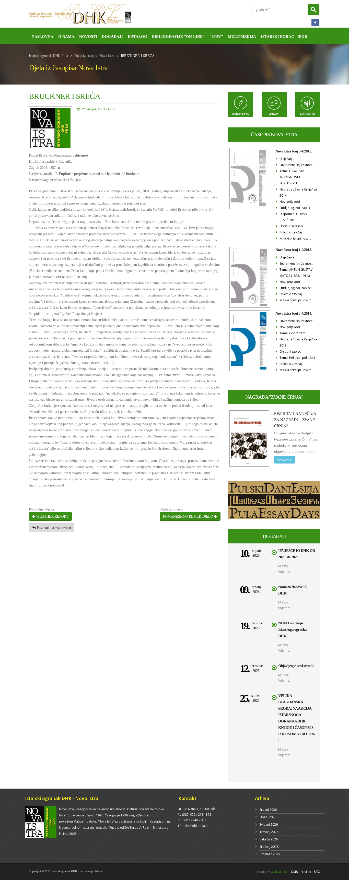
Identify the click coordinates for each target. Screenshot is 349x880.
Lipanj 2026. (268, 817)
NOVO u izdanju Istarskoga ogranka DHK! (292, 629)
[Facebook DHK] (315, 22)
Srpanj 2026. (268, 809)
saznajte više (284, 460)
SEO (317, 872)
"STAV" (216, 36)
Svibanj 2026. (269, 824)
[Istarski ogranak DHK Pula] (100, 14)
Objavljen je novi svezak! (296, 666)
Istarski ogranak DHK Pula (48, 55)
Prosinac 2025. (270, 854)
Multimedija (242, 36)
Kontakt (187, 798)
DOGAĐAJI (274, 536)
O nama (66, 36)
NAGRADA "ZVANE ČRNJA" (274, 397)
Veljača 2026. (269, 839)
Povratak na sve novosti (53, 527)
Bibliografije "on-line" (178, 36)
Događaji (112, 36)
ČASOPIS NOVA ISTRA (274, 134)
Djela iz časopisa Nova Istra (94, 55)
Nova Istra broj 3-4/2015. (293, 151)
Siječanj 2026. (269, 847)
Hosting (305, 872)
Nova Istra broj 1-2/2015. (293, 250)
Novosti (88, 36)
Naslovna (42, 36)
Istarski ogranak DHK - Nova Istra (61, 798)
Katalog (137, 36)
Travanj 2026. (269, 832)
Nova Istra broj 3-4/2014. (293, 313)
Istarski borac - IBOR (284, 36)
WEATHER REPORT (51, 516)
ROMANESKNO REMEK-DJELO (188, 516)
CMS (294, 872)
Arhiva (262, 798)
